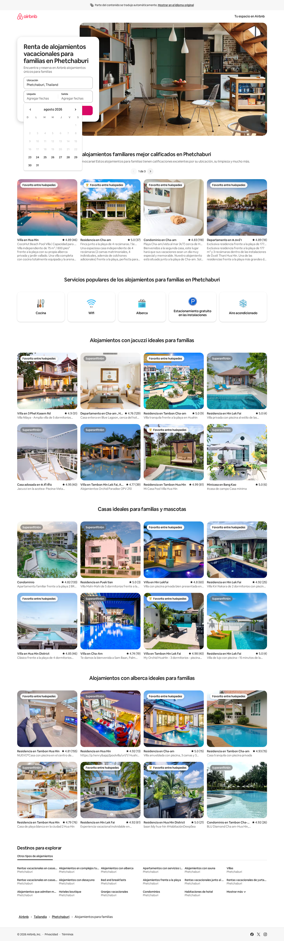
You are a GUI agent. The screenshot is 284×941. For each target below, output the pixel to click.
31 (37, 165)
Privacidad (51, 934)
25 (45, 157)
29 (75, 157)
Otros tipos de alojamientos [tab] (35, 856)
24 (37, 157)
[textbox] (41, 98)
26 (52, 157)
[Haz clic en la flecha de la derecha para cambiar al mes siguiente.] (75, 109)
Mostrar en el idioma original (176, 5)
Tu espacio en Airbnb (249, 16)
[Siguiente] (150, 171)
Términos (67, 934)
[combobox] (58, 84)
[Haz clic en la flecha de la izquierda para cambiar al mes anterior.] (30, 109)
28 (68, 157)
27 (60, 157)
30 (30, 165)
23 (29, 157)
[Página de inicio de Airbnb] (27, 16)
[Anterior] (134, 171)
